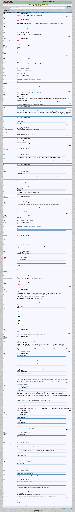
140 (30, 12)
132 (22, 12)
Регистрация (45, 2)
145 (36, 12)
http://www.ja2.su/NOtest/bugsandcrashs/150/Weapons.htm (17, 8)
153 (44, 12)
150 (41, 12)
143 (34, 12)
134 (24, 12)
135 (25, 12)
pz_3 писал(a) (24, 355)
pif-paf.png (24, 325)
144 (35, 12)
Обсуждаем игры (7, 10)
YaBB (34, 511)
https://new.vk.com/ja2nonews (19, 86)
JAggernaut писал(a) (25, 188)
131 (21, 12)
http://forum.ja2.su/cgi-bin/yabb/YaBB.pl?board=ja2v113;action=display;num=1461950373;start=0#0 (32, 79)
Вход (42, 2)
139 (29, 12)
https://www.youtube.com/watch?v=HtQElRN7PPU (23, 166)
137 (27, 12)
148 (39, 12)
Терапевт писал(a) (25, 140)
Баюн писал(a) (24, 119)
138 (28, 12)
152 (43, 12)
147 (38, 12)
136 (26, 12)
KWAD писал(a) (25, 238)
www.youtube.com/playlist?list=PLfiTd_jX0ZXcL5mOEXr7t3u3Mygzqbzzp (26, 201)
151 (42, 12)
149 (40, 12)
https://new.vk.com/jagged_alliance (20, 73)
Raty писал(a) (24, 172)
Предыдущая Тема (65, 11)
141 (31, 12)
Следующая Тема (69, 11)
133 (23, 12)
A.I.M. (4, 9)
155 (47, 12)
